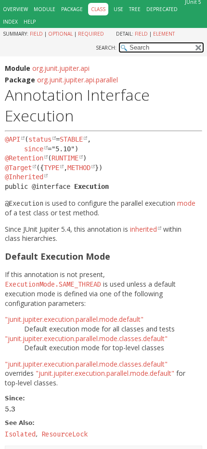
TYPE (51, 168)
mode (186, 203)
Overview (15, 9)
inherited (143, 229)
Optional (60, 33)
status (40, 139)
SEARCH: (106, 47)
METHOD (79, 168)
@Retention (24, 158)
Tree (135, 9)
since (33, 149)
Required (91, 33)
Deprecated (162, 9)
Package (72, 9)
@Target (18, 168)
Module (44, 9)
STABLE (71, 139)
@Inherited (24, 177)
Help (30, 21)
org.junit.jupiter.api (61, 68)
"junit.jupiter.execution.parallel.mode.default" (74, 319)
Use (118, 9)
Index (10, 21)
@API (12, 139)
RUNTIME (65, 158)
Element (164, 33)
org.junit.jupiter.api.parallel (77, 79)
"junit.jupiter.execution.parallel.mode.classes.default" (86, 338)
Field (36, 33)
